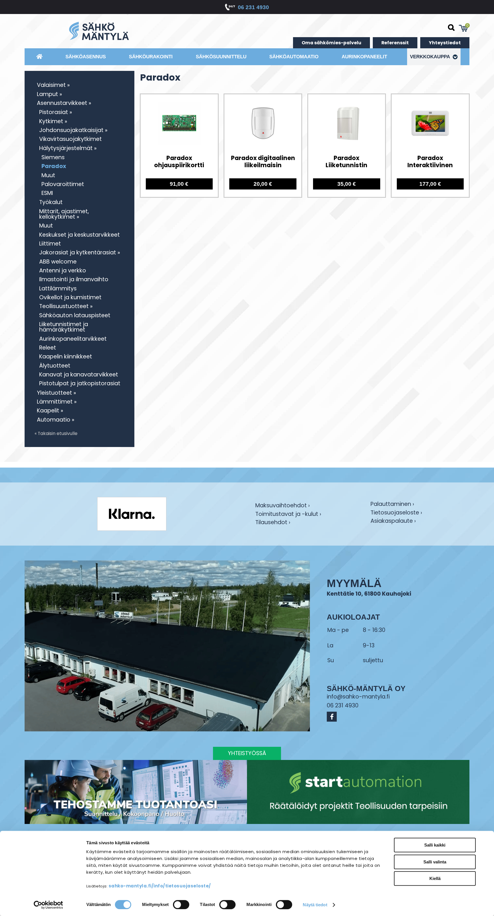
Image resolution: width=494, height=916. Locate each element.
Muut (48, 175)
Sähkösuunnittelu (221, 56)
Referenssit (395, 42)
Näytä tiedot (315, 904)
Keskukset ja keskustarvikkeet (79, 235)
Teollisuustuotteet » (66, 306)
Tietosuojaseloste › (396, 513)
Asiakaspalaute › (393, 521)
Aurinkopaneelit (364, 56)
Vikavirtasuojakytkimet (70, 139)
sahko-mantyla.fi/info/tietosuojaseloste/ (160, 886)
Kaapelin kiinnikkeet (65, 356)
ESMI (47, 193)
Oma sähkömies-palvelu (331, 42)
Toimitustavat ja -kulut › (288, 514)
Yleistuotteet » (56, 393)
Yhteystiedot (445, 42)
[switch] (181, 904)
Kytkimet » (53, 121)
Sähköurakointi (151, 56)
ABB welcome (58, 262)
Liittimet (50, 244)
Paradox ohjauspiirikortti (179, 162)
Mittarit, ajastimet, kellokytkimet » (64, 214)
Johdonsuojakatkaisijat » (73, 130)
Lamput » (49, 94)
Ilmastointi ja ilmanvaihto (73, 279)
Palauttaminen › (392, 504)
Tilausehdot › (272, 522)
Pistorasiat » (55, 112)
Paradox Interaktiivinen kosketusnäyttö (430, 162)
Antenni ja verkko (62, 270)
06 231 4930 (253, 7)
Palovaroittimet (62, 184)
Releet (47, 348)
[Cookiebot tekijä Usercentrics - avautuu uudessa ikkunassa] (48, 905)
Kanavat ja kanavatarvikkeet (78, 374)
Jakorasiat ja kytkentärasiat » (79, 252)
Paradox (53, 166)
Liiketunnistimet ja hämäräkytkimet (63, 327)
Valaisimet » (53, 85)
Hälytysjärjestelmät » (68, 148)
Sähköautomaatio (293, 56)
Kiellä (435, 878)
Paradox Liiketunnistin (346, 162)
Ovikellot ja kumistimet (70, 297)
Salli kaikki (434, 845)
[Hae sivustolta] (451, 27)
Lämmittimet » (57, 402)
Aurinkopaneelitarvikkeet (73, 339)
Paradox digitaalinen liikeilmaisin (263, 162)
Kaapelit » (50, 410)
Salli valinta (434, 861)
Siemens (53, 157)
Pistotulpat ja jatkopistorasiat (79, 383)
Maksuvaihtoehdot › (282, 506)
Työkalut (51, 202)
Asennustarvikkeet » (64, 103)
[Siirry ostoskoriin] (463, 28)
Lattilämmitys (58, 288)
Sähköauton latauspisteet (74, 315)
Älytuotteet (54, 366)
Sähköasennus (85, 56)
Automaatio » (55, 420)
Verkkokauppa (430, 56)
